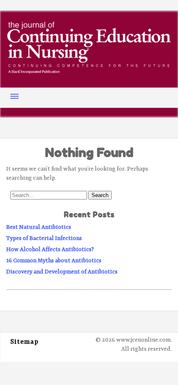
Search (99, 195)
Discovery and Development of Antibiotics (62, 272)
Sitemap (24, 342)
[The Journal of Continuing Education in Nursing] (89, 71)
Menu (14, 96)
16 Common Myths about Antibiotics (53, 260)
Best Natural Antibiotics (38, 227)
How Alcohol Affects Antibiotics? (50, 249)
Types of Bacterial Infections (44, 238)
